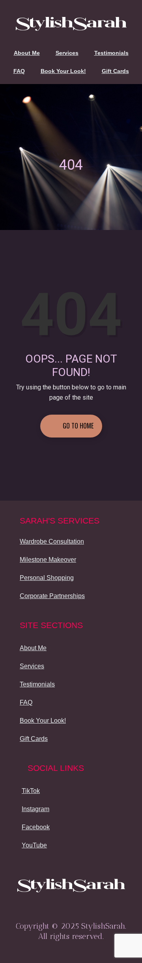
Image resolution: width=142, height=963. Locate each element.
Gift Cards (115, 71)
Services (67, 53)
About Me (27, 53)
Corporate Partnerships (52, 596)
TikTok (31, 790)
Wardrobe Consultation (52, 541)
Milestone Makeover (48, 559)
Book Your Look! (63, 71)
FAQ (19, 71)
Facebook (36, 827)
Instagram (35, 809)
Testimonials (111, 53)
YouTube (34, 845)
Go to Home (77, 425)
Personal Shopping (47, 577)
